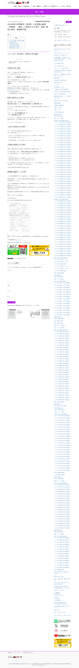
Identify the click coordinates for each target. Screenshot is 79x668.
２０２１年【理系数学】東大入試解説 (62, 205)
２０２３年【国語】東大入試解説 (61, 338)
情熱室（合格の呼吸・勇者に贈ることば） (62, 572)
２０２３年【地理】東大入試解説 (61, 544)
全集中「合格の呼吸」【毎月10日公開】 (62, 579)
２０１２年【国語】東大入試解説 (61, 363)
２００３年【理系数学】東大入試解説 (62, 244)
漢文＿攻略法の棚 (58, 323)
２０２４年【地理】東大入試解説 (61, 542)
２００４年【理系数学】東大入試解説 (62, 241)
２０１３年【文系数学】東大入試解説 (62, 151)
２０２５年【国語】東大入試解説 (61, 333)
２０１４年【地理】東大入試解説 (61, 565)
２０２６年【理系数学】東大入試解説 (62, 200)
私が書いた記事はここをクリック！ (14, 89)
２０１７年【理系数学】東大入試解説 (62, 214)
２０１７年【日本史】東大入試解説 (62, 436)
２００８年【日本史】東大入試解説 (62, 452)
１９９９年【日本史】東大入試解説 (62, 463)
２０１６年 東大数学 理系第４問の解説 (16, 40)
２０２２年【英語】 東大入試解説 (62, 292)
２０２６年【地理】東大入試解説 (61, 537)
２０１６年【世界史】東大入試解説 (62, 507)
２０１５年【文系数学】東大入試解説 (62, 147)
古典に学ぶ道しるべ (59, 576)
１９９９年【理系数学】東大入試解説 (62, 250)
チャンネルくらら (58, 595)
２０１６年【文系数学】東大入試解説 (62, 144)
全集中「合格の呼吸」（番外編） (61, 34)
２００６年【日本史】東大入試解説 (62, 454)
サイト (8, 296)
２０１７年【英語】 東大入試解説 (62, 303)
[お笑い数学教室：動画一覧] (45, 311)
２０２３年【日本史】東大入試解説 (62, 422)
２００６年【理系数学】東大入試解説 (62, 237)
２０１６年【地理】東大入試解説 (61, 560)
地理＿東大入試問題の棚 (60, 536)
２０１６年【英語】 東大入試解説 (62, 305)
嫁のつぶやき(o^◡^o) (59, 612)
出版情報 (56, 597)
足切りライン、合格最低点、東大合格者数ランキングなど (62, 75)
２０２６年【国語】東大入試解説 (61, 331)
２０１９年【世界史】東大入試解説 (62, 500)
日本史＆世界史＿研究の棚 (60, 405)
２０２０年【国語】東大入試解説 (61, 345)
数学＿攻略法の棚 (58, 116)
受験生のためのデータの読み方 (61, 100)
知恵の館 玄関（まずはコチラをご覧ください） (62, 50)
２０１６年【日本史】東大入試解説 (62, 438)
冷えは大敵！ (19, 312)
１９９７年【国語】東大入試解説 (61, 392)
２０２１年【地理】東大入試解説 (61, 549)
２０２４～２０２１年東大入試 (61, 68)
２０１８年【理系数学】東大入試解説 (62, 212)
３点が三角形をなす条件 (14, 44)
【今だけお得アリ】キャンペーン (61, 52)
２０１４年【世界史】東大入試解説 (62, 509)
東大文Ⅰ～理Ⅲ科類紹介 (59, 93)
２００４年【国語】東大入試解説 (61, 376)
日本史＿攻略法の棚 (59, 409)
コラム (56, 84)
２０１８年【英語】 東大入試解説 (62, 301)
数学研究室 (57, 114)
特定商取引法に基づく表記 (28, 652)
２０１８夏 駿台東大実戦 (60, 263)
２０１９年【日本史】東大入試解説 (62, 431)
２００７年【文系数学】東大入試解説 (62, 165)
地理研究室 (57, 530)
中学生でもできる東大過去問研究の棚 (62, 91)
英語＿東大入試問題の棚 (60, 281)
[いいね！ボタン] (8, 35)
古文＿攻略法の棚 (58, 320)
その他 (56, 592)
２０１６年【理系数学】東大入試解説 (42, 21)
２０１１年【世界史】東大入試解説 (62, 514)
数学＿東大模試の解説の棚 (60, 257)
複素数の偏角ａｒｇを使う (14, 47)
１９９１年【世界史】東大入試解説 (62, 525)
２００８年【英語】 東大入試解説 (62, 312)
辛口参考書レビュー (59, 87)
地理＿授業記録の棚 (59, 569)
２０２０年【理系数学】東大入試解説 (62, 207)
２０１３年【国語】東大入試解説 (61, 361)
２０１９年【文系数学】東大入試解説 (62, 138)
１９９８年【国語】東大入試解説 (61, 390)
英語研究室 (57, 275)
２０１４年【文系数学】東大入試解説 (62, 149)
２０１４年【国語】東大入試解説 (61, 358)
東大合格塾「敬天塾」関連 (60, 586)
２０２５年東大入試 (59, 65)
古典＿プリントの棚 (59, 327)
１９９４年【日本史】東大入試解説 (62, 468)
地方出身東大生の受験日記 (60, 80)
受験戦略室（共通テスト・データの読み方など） (62, 97)
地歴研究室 (57, 404)
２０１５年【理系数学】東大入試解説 (62, 219)
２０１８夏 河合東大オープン (61, 261)
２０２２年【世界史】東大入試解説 (62, 493)
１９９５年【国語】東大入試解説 (61, 395)
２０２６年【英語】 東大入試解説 (62, 282)
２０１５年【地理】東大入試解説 (61, 562)
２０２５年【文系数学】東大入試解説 (62, 124)
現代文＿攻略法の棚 (59, 318)
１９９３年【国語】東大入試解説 (61, 397)
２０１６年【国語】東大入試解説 (61, 354)
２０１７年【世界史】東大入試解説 (62, 505)
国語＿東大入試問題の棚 (60, 329)
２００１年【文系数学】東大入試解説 (62, 178)
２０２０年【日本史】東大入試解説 (62, 429)
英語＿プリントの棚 (59, 279)
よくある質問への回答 (59, 474)
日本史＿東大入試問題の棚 (60, 414)
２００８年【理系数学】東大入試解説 (62, 232)
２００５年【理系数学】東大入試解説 (62, 239)
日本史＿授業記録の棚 (59, 472)
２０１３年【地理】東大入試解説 (61, 567)
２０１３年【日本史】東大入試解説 (62, 445)
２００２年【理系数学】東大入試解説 (62, 246)
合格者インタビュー (59, 590)
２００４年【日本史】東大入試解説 (62, 458)
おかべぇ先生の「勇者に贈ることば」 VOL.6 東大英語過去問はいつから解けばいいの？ (63, 31)
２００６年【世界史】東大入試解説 (62, 516)
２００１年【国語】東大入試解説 (61, 383)
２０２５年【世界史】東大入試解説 (62, 486)
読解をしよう (57, 107)
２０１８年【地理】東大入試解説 (61, 556)
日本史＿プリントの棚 (59, 411)
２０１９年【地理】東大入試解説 (61, 553)
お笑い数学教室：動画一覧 (60, 603)
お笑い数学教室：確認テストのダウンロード (62, 607)
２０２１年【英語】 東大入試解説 (62, 294)
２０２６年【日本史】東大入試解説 (62, 415)
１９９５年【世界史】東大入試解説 (62, 523)
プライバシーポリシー (17, 652)
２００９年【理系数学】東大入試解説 (62, 230)
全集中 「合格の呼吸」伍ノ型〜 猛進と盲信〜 (63, 36)
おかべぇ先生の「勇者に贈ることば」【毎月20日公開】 (62, 583)
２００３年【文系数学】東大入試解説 (62, 174)
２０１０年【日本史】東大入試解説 (62, 447)
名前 (8, 285)
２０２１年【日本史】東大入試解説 (62, 427)
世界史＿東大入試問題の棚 (60, 483)
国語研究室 (57, 317)
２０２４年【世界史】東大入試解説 (62, 489)
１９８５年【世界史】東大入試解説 (62, 527)
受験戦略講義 (57, 103)
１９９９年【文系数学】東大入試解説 (62, 183)
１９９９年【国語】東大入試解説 (61, 388)
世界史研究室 (57, 477)
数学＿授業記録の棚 (59, 272)
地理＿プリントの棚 (59, 533)
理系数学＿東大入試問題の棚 (61, 199)
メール (8, 290)
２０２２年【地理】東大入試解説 (61, 546)
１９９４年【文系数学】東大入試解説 (62, 194)
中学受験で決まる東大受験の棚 (61, 89)
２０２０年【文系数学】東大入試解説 (62, 135)
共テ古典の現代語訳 (59, 112)
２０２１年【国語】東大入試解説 (62, 342)
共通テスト (57, 109)
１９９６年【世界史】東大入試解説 (62, 521)
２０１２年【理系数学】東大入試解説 (62, 223)
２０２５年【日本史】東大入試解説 (62, 417)
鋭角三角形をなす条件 (13, 43)
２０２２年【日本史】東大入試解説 (62, 424)
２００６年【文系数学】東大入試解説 (62, 167)
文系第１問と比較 (12, 41)
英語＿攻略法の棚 (58, 276)
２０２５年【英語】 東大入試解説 (62, 285)
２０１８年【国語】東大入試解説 (61, 349)
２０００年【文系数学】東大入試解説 (62, 181)
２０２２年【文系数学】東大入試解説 (62, 131)
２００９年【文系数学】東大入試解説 (62, 160)
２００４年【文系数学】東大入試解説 (62, 172)
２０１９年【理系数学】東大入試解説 (62, 210)
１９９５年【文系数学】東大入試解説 (62, 190)
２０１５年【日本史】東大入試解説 (62, 440)
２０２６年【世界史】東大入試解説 (62, 484)
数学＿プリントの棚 (59, 118)
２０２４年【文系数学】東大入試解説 (62, 126)
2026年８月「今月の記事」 (60, 55)
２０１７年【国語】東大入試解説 (61, 351)
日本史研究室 (58, 408)
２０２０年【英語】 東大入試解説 (62, 296)
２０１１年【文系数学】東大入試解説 (62, 156)
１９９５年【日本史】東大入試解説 (62, 465)
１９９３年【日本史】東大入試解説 (62, 470)
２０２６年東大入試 (59, 63)
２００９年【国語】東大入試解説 (61, 367)
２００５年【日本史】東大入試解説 (62, 456)
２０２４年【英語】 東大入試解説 (62, 287)
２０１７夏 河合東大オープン (61, 268)
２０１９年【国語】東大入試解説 (61, 347)
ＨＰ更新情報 (57, 600)
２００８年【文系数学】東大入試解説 (62, 163)
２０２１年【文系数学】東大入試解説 (62, 133)
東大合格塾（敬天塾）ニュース (61, 587)
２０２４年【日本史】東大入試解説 (62, 420)
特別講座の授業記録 (59, 105)
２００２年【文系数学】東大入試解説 (62, 176)
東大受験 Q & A (58, 82)
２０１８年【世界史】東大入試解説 (62, 502)
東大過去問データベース (64, 25)
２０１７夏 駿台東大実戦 (60, 270)
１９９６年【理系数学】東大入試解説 (62, 253)
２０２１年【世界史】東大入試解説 (62, 496)
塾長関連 (10, 652)
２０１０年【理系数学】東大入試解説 (62, 228)
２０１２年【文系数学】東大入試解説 (62, 153)
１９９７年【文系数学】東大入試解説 (62, 188)
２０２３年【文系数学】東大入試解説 (62, 128)
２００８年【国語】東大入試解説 (61, 370)
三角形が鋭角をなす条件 (14, 46)
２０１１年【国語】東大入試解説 (61, 365)
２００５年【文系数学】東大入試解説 (62, 169)
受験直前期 (57, 78)
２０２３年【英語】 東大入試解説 (62, 289)
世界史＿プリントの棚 (59, 480)
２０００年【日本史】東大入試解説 (62, 461)
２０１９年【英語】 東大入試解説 (62, 298)
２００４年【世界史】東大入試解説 (62, 518)
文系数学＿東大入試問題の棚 (61, 120)
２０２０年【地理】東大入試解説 (61, 551)
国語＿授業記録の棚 (59, 401)
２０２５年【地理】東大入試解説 (61, 540)
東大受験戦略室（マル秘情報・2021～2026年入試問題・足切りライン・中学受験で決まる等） (62, 59)
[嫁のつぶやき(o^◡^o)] (11, 311)
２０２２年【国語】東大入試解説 (62, 340)
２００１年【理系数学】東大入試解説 (62, 248)
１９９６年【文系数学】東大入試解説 (62, 192)
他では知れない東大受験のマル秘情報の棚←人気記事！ (62, 71)
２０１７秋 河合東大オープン (61, 266)
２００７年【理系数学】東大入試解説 (62, 235)
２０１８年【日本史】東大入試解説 (62, 433)
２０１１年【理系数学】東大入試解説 (62, 225)
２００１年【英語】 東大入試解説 (62, 314)
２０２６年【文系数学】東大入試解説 (62, 122)
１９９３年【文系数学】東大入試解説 (62, 197)
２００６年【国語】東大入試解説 (61, 372)
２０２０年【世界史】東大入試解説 (62, 498)
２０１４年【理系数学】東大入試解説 (62, 221)
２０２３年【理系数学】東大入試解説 (62, 203)
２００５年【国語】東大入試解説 (61, 374)
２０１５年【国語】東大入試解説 (61, 356)
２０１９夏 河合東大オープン (61, 259)
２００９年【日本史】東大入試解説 (62, 449)
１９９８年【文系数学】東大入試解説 (62, 185)
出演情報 (56, 594)
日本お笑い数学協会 (59, 602)
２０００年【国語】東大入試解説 (61, 386)
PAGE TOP (76, 647)
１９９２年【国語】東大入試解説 (61, 399)
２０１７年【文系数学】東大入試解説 (62, 142)
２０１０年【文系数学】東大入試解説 (62, 158)
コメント (9, 270)
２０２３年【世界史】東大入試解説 (62, 491)
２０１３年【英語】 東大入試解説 (62, 307)
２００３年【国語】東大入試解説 (61, 379)
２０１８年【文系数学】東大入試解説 (62, 140)
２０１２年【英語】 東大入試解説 (62, 310)
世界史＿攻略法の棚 (59, 478)
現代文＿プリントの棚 (59, 325)
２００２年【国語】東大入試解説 (61, 381)
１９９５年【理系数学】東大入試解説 (62, 255)
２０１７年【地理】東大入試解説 (61, 558)
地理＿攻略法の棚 (58, 531)
